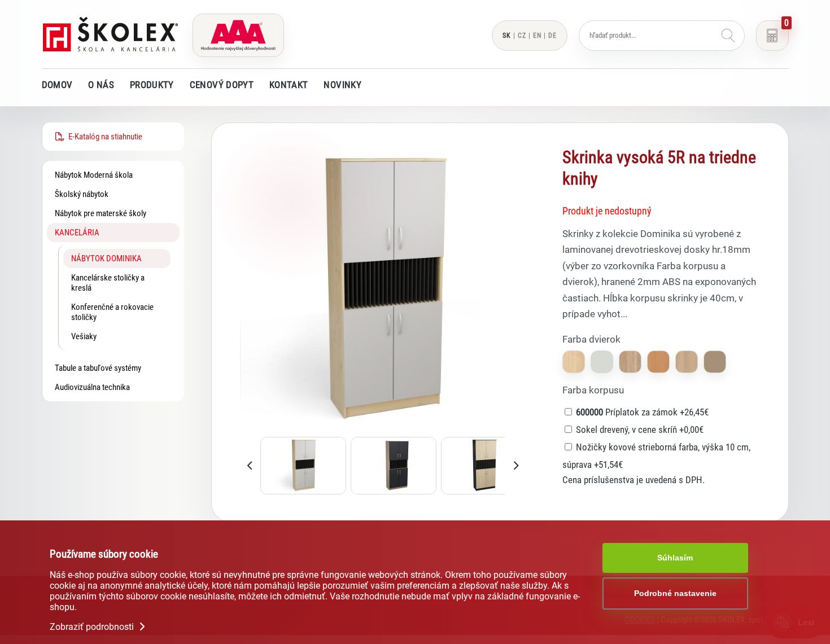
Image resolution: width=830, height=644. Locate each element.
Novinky (342, 84)
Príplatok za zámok (642, 412)
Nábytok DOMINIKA (106, 258)
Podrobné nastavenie (675, 593)
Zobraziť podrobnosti (93, 626)
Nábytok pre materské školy (100, 213)
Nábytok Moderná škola (94, 175)
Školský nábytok (81, 194)
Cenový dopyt (222, 84)
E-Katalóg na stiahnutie (103, 137)
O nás (101, 84)
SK (507, 36)
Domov (57, 84)
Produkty (152, 84)
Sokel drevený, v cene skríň (640, 429)
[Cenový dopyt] (772, 35)
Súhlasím (675, 557)
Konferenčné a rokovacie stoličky (112, 312)
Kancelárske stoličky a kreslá (108, 283)
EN (537, 36)
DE (552, 36)
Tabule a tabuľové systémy (98, 368)
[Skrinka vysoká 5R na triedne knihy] (383, 429)
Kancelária (77, 232)
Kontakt (288, 84)
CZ (522, 36)
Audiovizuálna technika (92, 387)
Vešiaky (84, 336)
